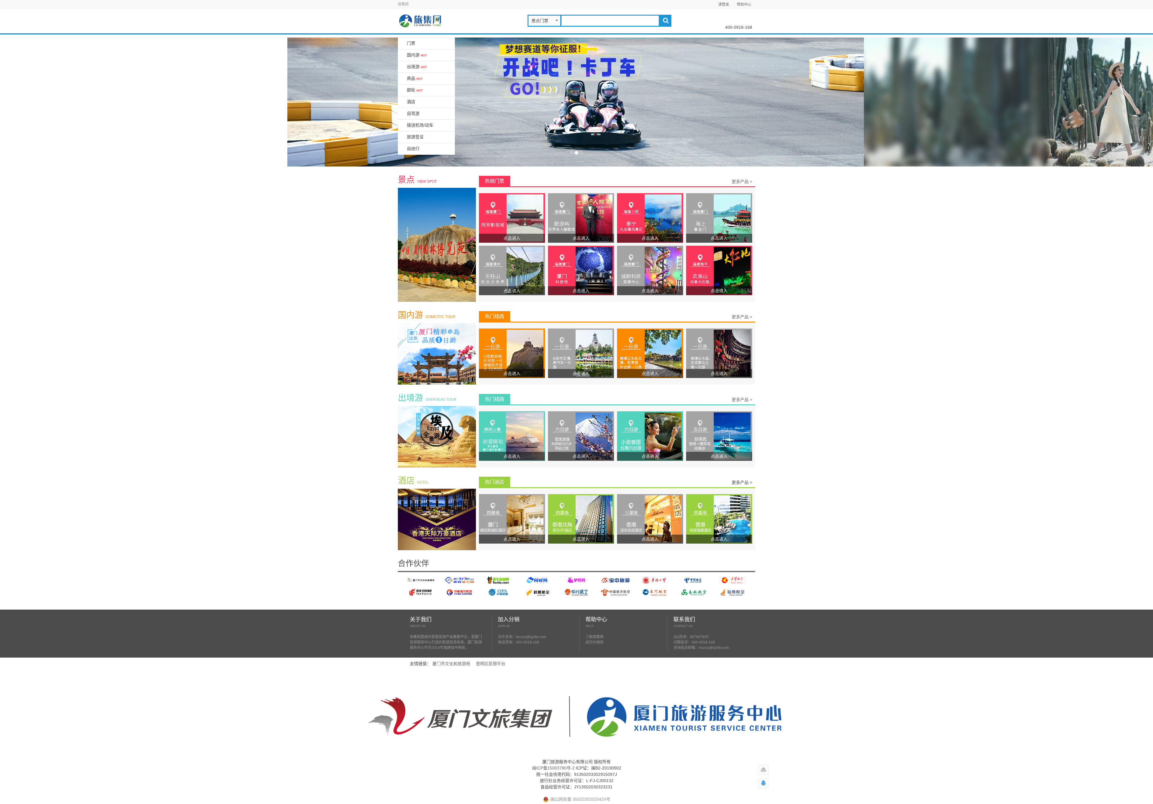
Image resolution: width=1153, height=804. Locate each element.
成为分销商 (595, 642)
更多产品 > (742, 181)
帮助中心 (744, 4)
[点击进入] (512, 217)
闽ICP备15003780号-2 (553, 768)
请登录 (723, 4)
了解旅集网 (595, 637)
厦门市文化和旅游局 (451, 663)
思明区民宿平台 (490, 663)
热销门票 (494, 181)
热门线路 (494, 316)
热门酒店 (494, 481)
